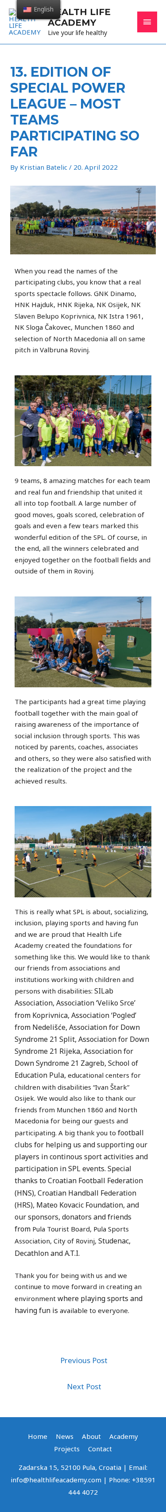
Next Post (84, 1386)
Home (37, 1436)
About (91, 1436)
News (64, 1436)
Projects (67, 1448)
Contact (100, 1448)
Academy (123, 1436)
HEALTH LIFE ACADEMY (79, 17)
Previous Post (84, 1360)
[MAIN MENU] (147, 22)
